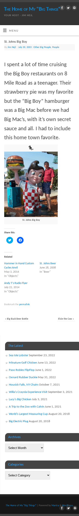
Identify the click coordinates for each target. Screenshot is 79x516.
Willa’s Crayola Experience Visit (28, 392)
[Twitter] (68, 8)
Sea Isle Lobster (18, 355)
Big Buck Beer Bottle (16, 319)
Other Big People (42, 47)
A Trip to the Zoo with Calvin (26, 406)
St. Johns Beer (48, 263)
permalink (24, 304)
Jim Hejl (12, 47)
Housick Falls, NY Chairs (23, 384)
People (55, 47)
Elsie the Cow (66, 319)
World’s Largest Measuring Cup (28, 414)
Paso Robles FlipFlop (22, 370)
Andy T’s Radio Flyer (16, 283)
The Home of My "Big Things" (32, 9)
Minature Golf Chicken (23, 362)
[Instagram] (74, 8)
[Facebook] (62, 8)
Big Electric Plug (18, 421)
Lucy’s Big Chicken (20, 399)
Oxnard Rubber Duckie (23, 377)
